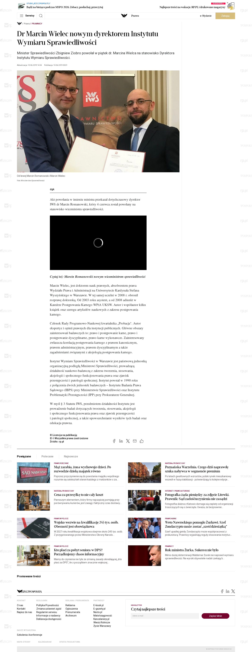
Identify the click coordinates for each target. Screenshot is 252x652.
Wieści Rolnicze (101, 622)
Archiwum (71, 615)
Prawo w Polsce (61, 519)
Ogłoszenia (71, 608)
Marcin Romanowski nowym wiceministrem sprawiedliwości (104, 276)
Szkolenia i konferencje (29, 634)
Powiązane (24, 456)
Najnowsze (71, 456)
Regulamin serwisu (46, 612)
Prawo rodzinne (61, 463)
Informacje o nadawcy (48, 615)
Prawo (135, 16)
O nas (20, 605)
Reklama (70, 605)
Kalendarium (44, 642)
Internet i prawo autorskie (177, 491)
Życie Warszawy (102, 626)
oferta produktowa (69, 642)
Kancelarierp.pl (101, 619)
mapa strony (23, 642)
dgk (52, 189)
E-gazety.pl (99, 608)
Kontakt (21, 608)
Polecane (47, 456)
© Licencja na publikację (63, 435)
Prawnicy (37, 24)
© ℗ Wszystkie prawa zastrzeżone (69, 438)
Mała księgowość (102, 615)
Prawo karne (171, 519)
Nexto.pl (97, 612)
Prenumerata (72, 612)
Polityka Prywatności (47, 605)
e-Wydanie (206, 15)
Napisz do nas (24, 612)
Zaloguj (225, 15)
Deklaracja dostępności (48, 619)
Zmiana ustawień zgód (48, 608)
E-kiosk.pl (98, 605)
